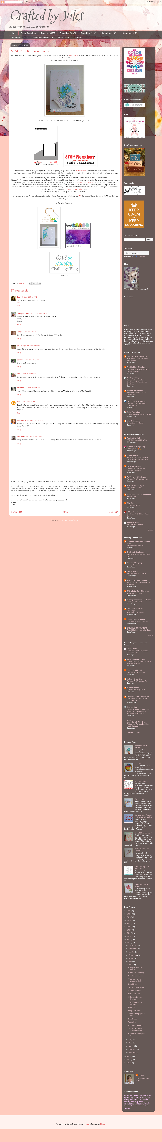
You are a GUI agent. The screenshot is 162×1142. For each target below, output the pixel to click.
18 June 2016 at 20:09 (31, 360)
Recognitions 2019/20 (109, 33)
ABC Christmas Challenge (137, 580)
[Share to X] (35, 283)
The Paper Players (134, 378)
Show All (150, 530)
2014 (129, 1060)
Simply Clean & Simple (136, 619)
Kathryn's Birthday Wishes (135, 969)
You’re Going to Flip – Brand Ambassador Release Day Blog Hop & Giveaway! (138, 724)
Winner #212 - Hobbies (135, 525)
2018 (129, 936)
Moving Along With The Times (139, 600)
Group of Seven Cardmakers (138, 696)
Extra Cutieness (134, 994)
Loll (18, 374)
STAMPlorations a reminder (135, 1003)
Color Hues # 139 (141, 799)
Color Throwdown (134, 412)
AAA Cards (131, 503)
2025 (129, 914)
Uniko (129, 720)
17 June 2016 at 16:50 (39, 313)
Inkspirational (132, 455)
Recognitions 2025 (48, 33)
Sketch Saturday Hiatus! (135, 423)
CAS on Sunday (133, 512)
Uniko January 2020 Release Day (142, 868)
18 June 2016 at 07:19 (29, 332)
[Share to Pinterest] (40, 283)
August (132, 958)
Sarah (19, 360)
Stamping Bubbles (24, 313)
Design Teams (63, 37)
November (133, 949)
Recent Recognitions (28, 33)
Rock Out (131, 1007)
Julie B (141, 1075)
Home (14, 33)
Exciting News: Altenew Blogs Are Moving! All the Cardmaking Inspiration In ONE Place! (138, 711)
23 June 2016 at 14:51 (28, 402)
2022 (129, 923)
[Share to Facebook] (37, 283)
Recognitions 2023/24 (68, 33)
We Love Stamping (134, 563)
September (133, 955)
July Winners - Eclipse (134, 593)
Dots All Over (81, 171)
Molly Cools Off (134, 1011)
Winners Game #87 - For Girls (137, 574)
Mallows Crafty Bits (134, 679)
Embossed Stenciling (136, 973)
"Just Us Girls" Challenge (137, 356)
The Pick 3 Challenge (135, 552)
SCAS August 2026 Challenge (137, 621)
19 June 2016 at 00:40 (28, 374)
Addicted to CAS (133, 438)
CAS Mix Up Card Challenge (138, 591)
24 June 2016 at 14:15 (34, 436)
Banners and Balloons (76, 189)
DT (79, 196)
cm (18, 402)
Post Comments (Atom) (69, 520)
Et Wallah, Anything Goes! (136, 690)
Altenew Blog (132, 707)
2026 (129, 911)
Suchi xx (20, 302)
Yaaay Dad (132, 1022)
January (132, 1052)
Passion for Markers (135, 391)
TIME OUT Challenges (135, 486)
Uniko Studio (132, 649)
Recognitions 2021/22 (89, 33)
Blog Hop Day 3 (140, 781)
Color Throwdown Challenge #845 (139, 414)
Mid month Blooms (133, 565)
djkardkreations (133, 688)
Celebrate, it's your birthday (135, 998)
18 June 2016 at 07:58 (35, 346)
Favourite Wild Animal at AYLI (137, 681)
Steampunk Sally (134, 991)
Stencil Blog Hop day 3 (143, 833)
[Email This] (30, 283)
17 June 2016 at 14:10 (29, 297)
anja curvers (21, 346)
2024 (129, 917)
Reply (19, 306)
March (131, 1046)
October (132, 952)
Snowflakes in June (135, 976)
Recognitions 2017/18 (130, 33)
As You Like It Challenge (136, 477)
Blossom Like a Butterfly (85, 182)
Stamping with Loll (134, 670)
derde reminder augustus (135, 545)
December (133, 945)
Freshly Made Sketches (136, 367)
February (132, 1049)
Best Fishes (132, 984)
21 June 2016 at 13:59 (33, 388)
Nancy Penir (22, 420)
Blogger (103, 1124)
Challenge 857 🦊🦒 (134, 449)
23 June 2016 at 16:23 (35, 420)
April (131, 1043)
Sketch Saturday (133, 421)
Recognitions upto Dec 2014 (43, 37)
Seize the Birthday (134, 466)
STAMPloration (73, 55)
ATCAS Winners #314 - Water (137, 440)
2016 (129, 943)
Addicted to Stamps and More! (139, 494)
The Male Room (133, 523)
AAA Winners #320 (133, 505)
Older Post (113, 512)
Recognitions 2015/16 (19, 37)
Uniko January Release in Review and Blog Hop (143, 816)
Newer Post (16, 512)
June (131, 965)
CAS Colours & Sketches (136, 401)
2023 (129, 920)
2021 (129, 927)
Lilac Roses (132, 1019)
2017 (129, 939)
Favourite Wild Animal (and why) (138, 479)
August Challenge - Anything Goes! (139, 630)
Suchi (19, 297)
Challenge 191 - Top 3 (134, 602)
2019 (129, 933)
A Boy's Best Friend (135, 1025)
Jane (19, 332)
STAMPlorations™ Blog (136, 659)
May (131, 1040)
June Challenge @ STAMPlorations (135, 1029)
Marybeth (21, 388)
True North (138, 763)
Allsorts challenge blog (136, 447)
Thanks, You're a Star (136, 987)
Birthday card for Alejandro (136, 672)
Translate (141, 256)
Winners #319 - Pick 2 (134, 488)
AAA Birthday (132, 572)
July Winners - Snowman (135, 613)
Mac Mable (21, 436)
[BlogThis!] (32, 283)
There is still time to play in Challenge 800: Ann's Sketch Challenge (137, 382)
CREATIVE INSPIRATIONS (137, 628)
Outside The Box (133, 733)
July (130, 961)
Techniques (78, 37)
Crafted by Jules (46, 15)
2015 (129, 1056)
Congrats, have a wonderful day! (134, 980)
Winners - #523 (132, 496)
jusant (88, 1124)
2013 (129, 1063)
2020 (129, 930)
